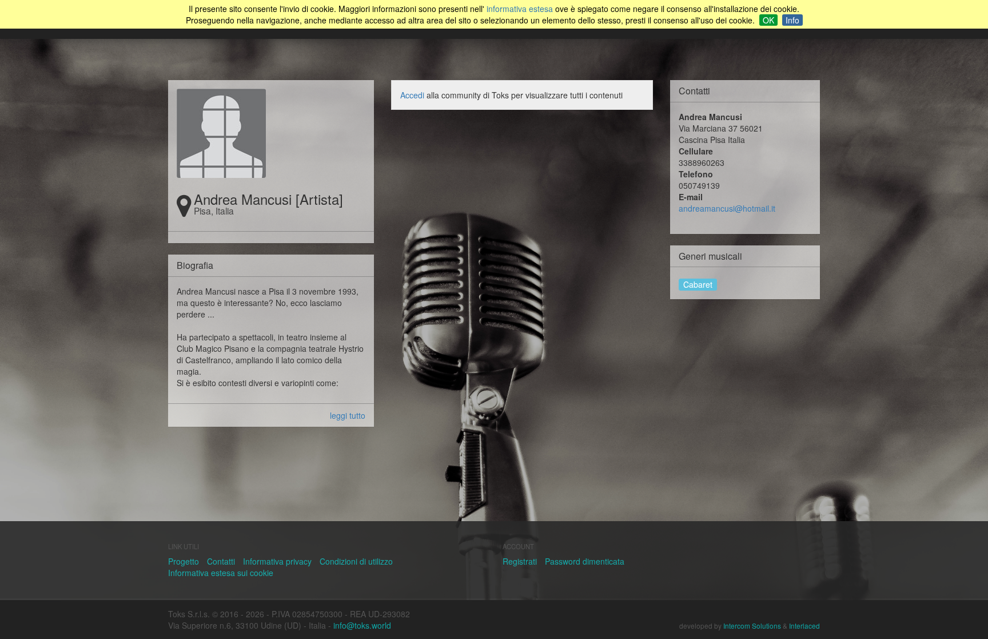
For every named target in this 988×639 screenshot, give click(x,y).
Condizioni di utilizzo (356, 561)
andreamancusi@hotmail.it (727, 208)
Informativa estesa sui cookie (220, 572)
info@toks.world (362, 625)
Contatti (221, 561)
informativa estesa (520, 8)
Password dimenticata (584, 561)
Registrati (520, 561)
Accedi (412, 95)
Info (792, 20)
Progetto (183, 561)
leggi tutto (347, 415)
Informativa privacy (277, 561)
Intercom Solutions (752, 625)
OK (768, 20)
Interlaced (804, 625)
